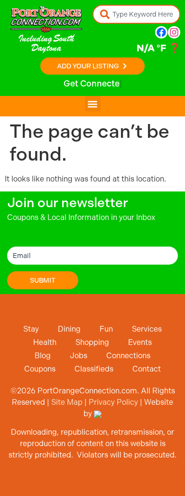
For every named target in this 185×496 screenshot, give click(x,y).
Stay (31, 329)
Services (147, 329)
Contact (146, 368)
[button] (93, 104)
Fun (106, 329)
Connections (128, 355)
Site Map (67, 402)
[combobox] (136, 14)
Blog (43, 355)
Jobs (78, 355)
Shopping (92, 342)
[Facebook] (161, 32)
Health (44, 342)
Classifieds (93, 368)
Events (140, 342)
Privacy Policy (113, 402)
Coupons (40, 368)
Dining (69, 329)
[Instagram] (174, 32)
